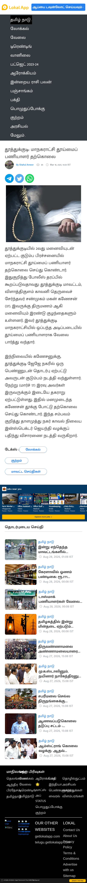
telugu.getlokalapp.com (52, 842)
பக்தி (52, 778)
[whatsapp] (30, 179)
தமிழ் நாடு (20, 19)
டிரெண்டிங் (27, 790)
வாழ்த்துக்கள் (72, 790)
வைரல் (54, 796)
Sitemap (69, 876)
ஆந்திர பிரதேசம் (13, 787)
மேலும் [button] (17, 135)
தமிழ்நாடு (13, 796)
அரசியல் (69, 784)
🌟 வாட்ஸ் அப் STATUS (40, 793)
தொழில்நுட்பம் (73, 778)
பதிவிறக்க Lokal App (77, 880)
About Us (70, 836)
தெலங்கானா (16, 778)
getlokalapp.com (47, 836)
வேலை (25, 784)
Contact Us (71, 830)
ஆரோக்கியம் (45, 778)
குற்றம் (40, 813)
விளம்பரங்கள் (73, 796)
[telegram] (10, 179)
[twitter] (20, 179)
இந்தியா (55, 784)
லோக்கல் (26, 778)
